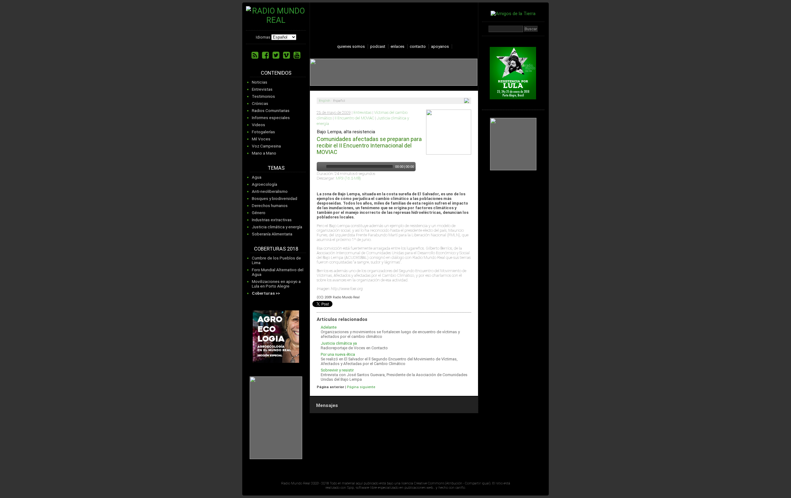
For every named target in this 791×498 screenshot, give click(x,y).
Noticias (259, 82)
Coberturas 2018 (276, 249)
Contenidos (276, 73)
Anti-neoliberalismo (270, 191)
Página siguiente (361, 387)
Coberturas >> (266, 293)
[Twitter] (276, 55)
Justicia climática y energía (277, 227)
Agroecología (264, 184)
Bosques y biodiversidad (274, 198)
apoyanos (440, 46)
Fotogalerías (263, 132)
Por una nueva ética (338, 354)
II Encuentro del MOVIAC (354, 118)
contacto (418, 46)
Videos (258, 124)
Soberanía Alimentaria (272, 234)
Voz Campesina (266, 146)
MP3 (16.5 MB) (348, 178)
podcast (377, 46)
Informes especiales (271, 117)
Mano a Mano (264, 153)
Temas (276, 168)
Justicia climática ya (339, 343)
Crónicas (260, 103)
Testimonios (263, 96)
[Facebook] (265, 55)
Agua (256, 177)
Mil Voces (261, 139)
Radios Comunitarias (271, 110)
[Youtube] (297, 55)
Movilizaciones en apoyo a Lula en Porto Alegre (276, 283)
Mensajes (327, 405)
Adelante (328, 327)
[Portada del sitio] (276, 20)
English (324, 101)
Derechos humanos (270, 205)
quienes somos (351, 46)
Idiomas (263, 37)
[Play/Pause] (320, 166)
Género (258, 212)
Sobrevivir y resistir (337, 370)
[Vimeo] (286, 55)
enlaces (397, 46)
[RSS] (255, 55)
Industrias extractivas (272, 220)
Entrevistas (262, 89)
